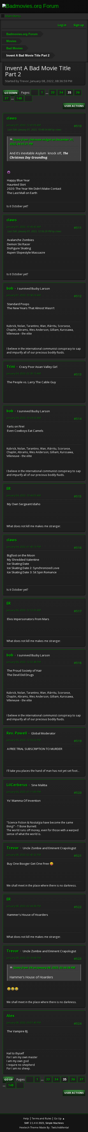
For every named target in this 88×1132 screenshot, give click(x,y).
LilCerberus (17, 784)
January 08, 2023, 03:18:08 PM (24, 957)
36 (78, 92)
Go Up (8, 1079)
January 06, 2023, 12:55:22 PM (24, 740)
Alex (10, 1015)
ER (9, 488)
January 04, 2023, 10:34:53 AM (24, 417)
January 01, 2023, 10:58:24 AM (24, 295)
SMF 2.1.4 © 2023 (34, 1123)
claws (12, 118)
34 (61, 92)
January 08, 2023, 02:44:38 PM (24, 906)
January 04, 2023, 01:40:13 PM (24, 546)
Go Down (10, 93)
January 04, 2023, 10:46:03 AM (24, 495)
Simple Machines (54, 1123)
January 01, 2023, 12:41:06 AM (24, 125)
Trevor (13, 847)
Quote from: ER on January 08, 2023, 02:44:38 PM (44, 968)
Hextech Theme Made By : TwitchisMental (44, 1127)
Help (26, 1118)
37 (6, 98)
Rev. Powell (17, 733)
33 (53, 92)
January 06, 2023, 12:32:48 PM (24, 662)
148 (19, 98)
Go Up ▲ (59, 1118)
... (47, 92)
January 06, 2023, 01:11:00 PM (24, 791)
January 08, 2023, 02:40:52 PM (24, 854)
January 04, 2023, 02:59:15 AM (24, 373)
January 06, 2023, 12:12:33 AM (24, 610)
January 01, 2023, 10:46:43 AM (24, 226)
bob (10, 288)
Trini (11, 366)
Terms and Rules (41, 1118)
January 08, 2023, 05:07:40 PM (24, 1022)
